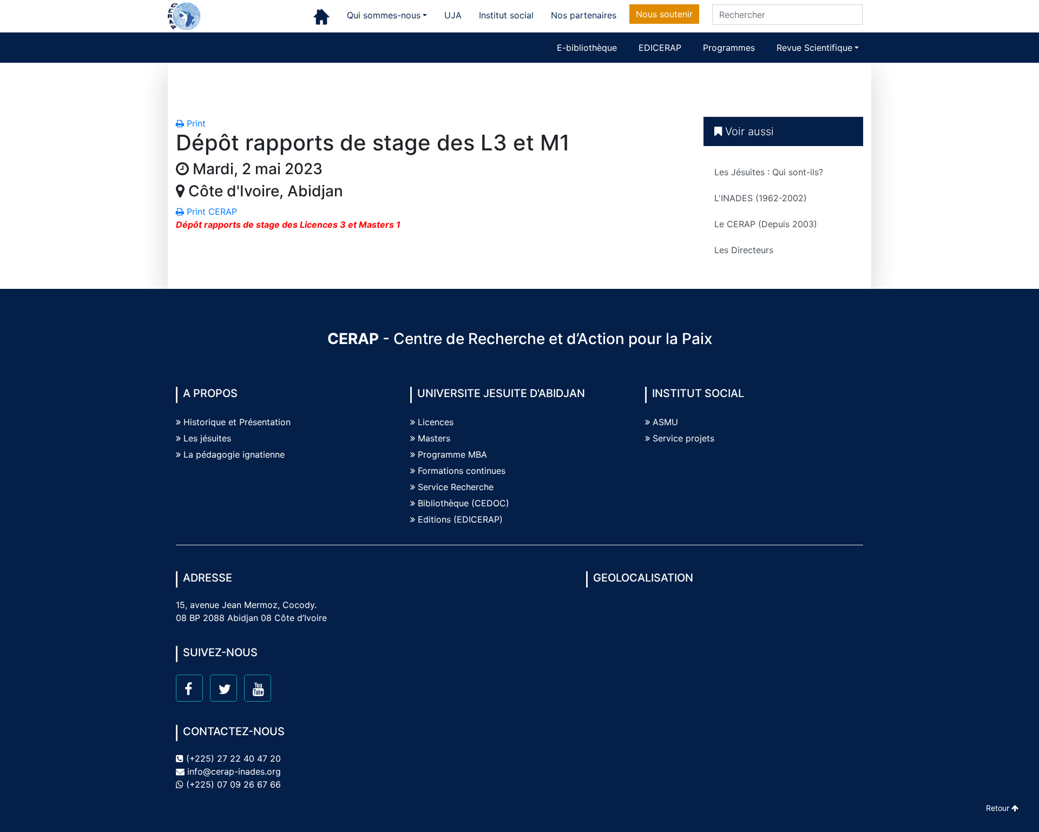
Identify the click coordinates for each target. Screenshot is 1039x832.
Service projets (683, 438)
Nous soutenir (664, 14)
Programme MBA (452, 454)
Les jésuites (207, 438)
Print (195, 123)
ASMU (665, 422)
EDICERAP (660, 47)
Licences (435, 422)
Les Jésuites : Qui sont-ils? (768, 172)
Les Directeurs (743, 250)
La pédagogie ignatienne (234, 454)
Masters (434, 438)
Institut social (506, 15)
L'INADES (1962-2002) (760, 198)
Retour (998, 808)
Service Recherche (456, 486)
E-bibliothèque (587, 47)
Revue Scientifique (814, 47)
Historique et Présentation (237, 422)
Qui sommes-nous (383, 15)
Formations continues (461, 470)
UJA (453, 15)
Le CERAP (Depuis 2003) (765, 224)
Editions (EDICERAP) (460, 519)
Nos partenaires (583, 15)
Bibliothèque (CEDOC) (463, 503)
